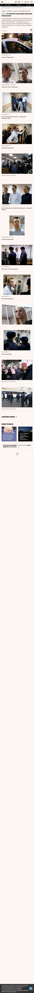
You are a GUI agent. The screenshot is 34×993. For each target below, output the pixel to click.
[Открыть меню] (31, 2)
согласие (18, 987)
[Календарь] (16, 2)
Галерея (15, 11)
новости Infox (7, 424)
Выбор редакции (6, 7)
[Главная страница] (2, 2)
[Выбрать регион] (22, 2)
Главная (4, 11)
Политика (9, 11)
